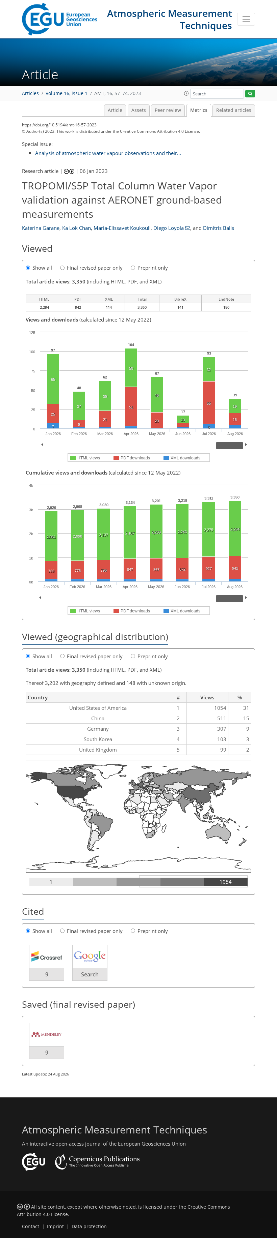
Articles (30, 93)
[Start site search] (250, 94)
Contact (30, 1226)
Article (115, 110)
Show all (42, 267)
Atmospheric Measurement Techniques (169, 19)
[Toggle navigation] (246, 19)
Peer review (168, 110)
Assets (138, 110)
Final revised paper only (95, 267)
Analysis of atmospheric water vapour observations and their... (108, 153)
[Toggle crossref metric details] (46, 955)
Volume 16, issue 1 (66, 93)
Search (90, 974)
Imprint (55, 1226)
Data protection (89, 1226)
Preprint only (152, 267)
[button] (186, 93)
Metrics (198, 110)
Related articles (233, 110)
